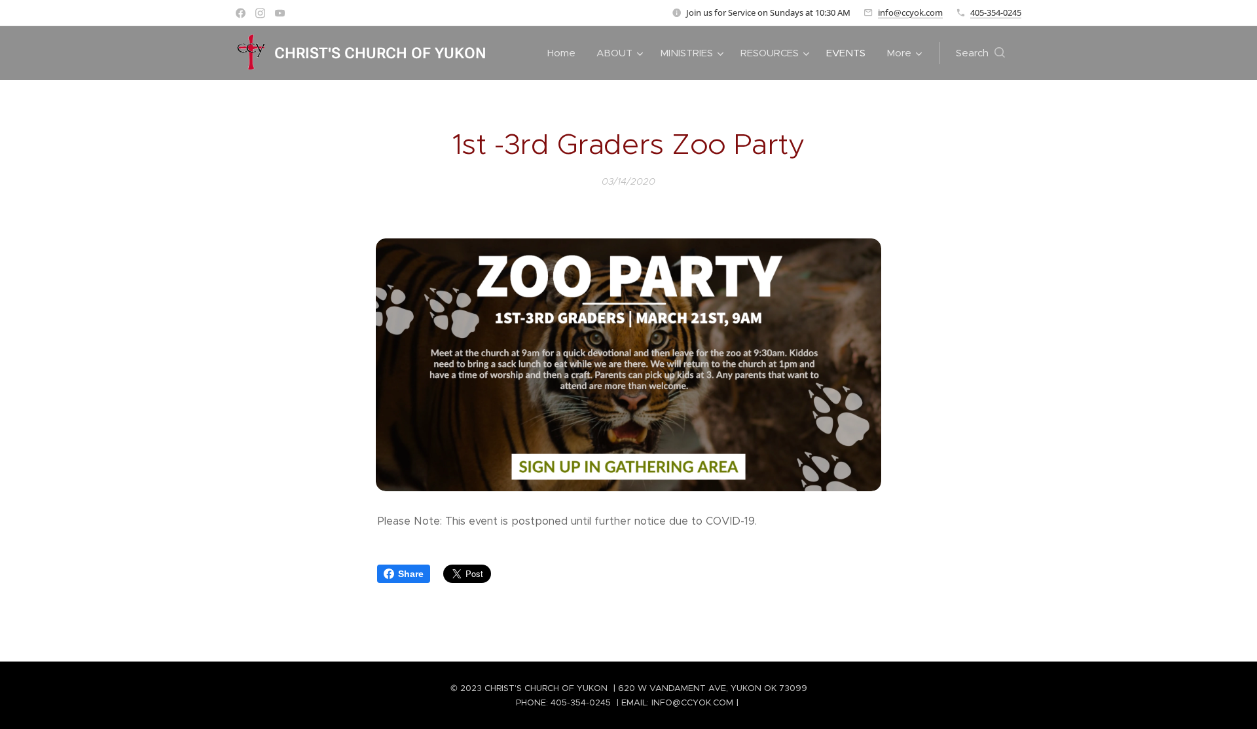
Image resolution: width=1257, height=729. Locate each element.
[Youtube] (280, 13)
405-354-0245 (995, 12)
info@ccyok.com (910, 12)
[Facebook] (240, 13)
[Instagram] (260, 13)
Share (411, 574)
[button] (980, 53)
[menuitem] (565, 53)
